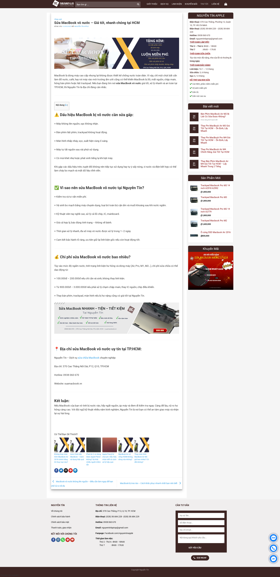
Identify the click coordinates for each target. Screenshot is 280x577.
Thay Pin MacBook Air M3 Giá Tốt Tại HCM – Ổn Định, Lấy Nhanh (215, 128)
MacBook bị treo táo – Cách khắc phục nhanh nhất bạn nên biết (149, 483)
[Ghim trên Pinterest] (70, 470)
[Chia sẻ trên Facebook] (56, 470)
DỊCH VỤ (165, 4)
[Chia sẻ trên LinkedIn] (75, 470)
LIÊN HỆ (215, 4)
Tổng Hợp (58, 19)
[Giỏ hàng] (226, 4)
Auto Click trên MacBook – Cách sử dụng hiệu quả (77, 456)
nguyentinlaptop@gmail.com (115, 527)
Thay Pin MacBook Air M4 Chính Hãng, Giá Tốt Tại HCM (215, 150)
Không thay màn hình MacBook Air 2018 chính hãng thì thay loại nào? (61, 458)
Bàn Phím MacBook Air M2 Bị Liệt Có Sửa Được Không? (215, 115)
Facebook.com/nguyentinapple (119, 533)
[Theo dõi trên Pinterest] (67, 540)
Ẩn (66, 105)
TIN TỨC (204, 4)
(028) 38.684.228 (114, 516)
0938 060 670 (109, 522)
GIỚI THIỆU (152, 4)
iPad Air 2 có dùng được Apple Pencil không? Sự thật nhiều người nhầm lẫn (93, 459)
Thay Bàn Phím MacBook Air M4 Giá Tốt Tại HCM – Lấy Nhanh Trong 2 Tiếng (214, 164)
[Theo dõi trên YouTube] (72, 540)
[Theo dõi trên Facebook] (53, 540)
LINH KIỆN (177, 4)
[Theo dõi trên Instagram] (58, 540)
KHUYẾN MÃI (191, 4)
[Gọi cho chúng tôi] (63, 540)
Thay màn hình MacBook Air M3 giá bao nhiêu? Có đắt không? (141, 458)
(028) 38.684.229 (131, 516)
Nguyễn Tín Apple (82, 26)
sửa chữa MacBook (88, 357)
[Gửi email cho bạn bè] (66, 470)
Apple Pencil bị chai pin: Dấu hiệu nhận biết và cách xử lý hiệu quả (109, 458)
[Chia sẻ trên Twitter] (61, 470)
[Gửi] (138, 4)
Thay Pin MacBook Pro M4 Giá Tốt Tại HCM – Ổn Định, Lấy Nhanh (215, 140)
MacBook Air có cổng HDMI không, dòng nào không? (125, 456)
